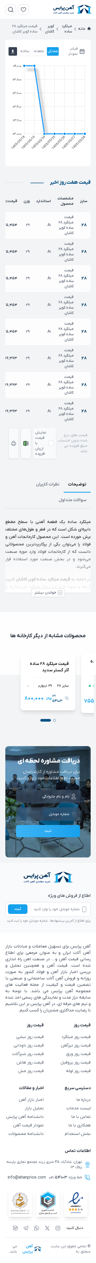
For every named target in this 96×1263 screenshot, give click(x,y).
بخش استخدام (78, 1134)
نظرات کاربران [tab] (47, 484)
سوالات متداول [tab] (72, 500)
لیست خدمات (78, 1108)
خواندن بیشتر (45, 592)
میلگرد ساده (67, 29)
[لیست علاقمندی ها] (23, 9)
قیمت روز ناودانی (29, 1045)
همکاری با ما (79, 1125)
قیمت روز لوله (78, 1071)
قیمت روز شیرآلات (28, 1054)
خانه (81, 28)
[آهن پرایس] (48, 877)
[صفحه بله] (15, 1228)
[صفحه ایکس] (47, 1228)
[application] (48, 108)
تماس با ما (81, 1116)
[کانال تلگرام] (26, 1228)
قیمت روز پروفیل (76, 1062)
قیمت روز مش (31, 1071)
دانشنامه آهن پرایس (25, 1116)
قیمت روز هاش (30, 1062)
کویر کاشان (49, 29)
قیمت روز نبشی (30, 1037)
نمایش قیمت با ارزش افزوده (40, 443)
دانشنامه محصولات (26, 1134)
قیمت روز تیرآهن (76, 1045)
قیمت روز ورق (78, 1054)
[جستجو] (10, 9)
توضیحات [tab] (77, 484)
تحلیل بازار (34, 1108)
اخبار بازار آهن (31, 1099)
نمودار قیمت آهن (28, 1125)
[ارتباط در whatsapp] (36, 1228)
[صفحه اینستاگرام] (58, 1228)
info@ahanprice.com (26, 1177)
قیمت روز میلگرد (76, 1037)
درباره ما (83, 1099)
